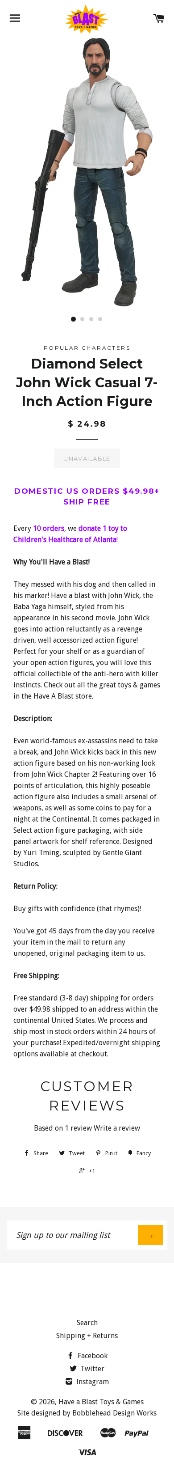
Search (87, 1322)
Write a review (117, 1128)
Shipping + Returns (87, 1335)
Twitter (91, 1369)
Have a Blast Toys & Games (101, 1402)
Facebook (92, 1356)
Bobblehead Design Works (114, 1413)
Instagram (92, 1381)
